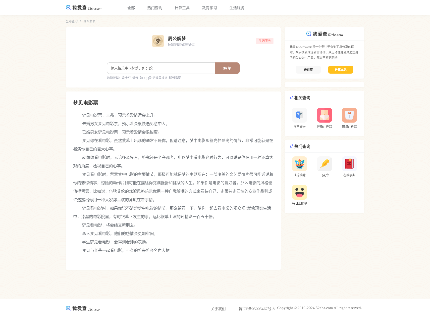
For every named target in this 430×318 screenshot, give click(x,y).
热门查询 (154, 8)
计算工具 (182, 8)
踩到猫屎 (175, 78)
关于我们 (218, 309)
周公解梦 (90, 21)
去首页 (308, 70)
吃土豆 (126, 78)
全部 (131, 8)
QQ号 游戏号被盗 (155, 78)
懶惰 (135, 78)
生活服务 (236, 8)
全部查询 (72, 21)
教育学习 (209, 8)
